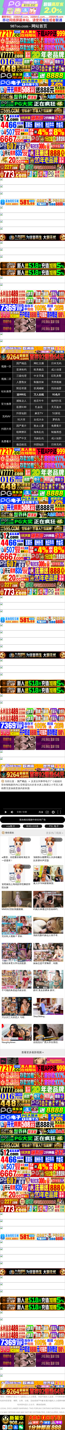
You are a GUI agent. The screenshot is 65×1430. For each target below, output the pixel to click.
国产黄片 (21, 425)
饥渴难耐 (39, 388)
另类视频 (56, 382)
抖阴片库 (6, 429)
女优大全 (39, 419)
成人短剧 (56, 438)
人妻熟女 (21, 382)
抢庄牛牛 (39, 400)
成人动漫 (56, 369)
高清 (41, 812)
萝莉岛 (56, 419)
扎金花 (39, 407)
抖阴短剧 (39, 444)
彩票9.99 (21, 407)
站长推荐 (6, 391)
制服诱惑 (56, 432)
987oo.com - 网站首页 (28, 26)
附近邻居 (21, 388)
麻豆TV (39, 413)
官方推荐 (6, 404)
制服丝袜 (39, 382)
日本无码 (56, 363)
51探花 (56, 413)
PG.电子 (54, 826)
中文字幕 (39, 375)
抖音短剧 (21, 413)
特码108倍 (32, 826)
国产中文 (21, 438)
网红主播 (39, 363)
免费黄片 (56, 425)
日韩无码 (56, 444)
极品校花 (21, 444)
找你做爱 (56, 388)
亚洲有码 (21, 369)
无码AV (6, 416)
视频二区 (6, 379)
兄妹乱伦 (39, 438)
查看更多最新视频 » (32, 1052)
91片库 (21, 419)
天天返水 (56, 407)
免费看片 (6, 441)
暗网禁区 (21, 432)
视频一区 (6, 366)
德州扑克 (56, 400)
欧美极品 (39, 369)
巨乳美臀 (56, 375)
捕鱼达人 (21, 400)
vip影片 (10, 826)
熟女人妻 (39, 425)
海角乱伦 (39, 432)
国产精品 (21, 363)
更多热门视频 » (54, 833)
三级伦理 (21, 375)
